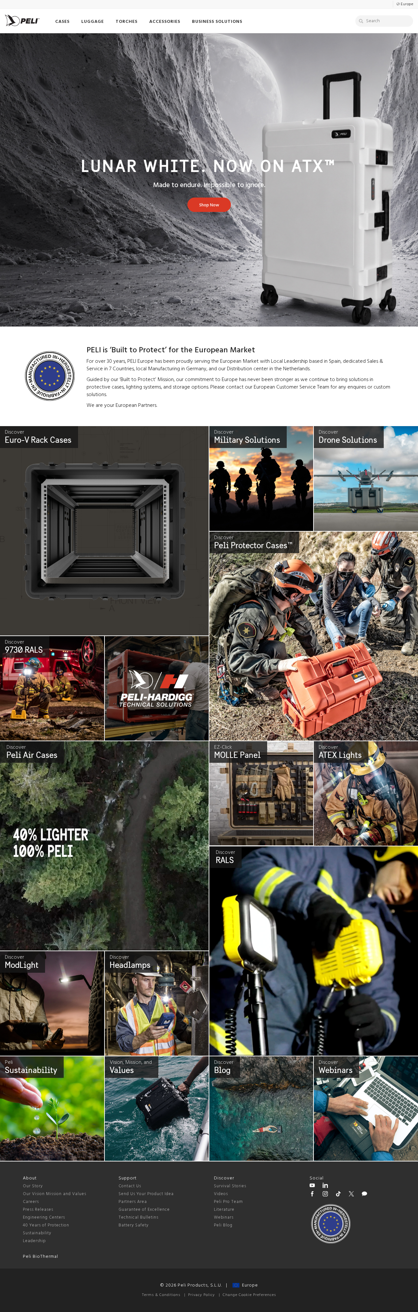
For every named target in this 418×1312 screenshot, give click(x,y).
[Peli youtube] (312, 1186)
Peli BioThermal (40, 1256)
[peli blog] (364, 1195)
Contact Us (130, 1186)
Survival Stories (230, 1186)
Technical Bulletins (138, 1217)
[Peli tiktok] (338, 1195)
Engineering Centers (44, 1217)
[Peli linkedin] (325, 1186)
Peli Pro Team (228, 1201)
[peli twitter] (351, 1195)
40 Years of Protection (46, 1225)
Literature (224, 1209)
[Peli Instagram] (325, 1195)
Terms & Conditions (161, 1295)
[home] (22, 20)
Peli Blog (223, 1225)
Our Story (33, 1186)
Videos (221, 1194)
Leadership (34, 1241)
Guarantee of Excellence (144, 1209)
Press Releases (38, 1209)
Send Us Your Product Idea (146, 1194)
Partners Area (133, 1201)
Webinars (223, 1217)
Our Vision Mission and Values (54, 1194)
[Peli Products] (312, 1195)
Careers (31, 1201)
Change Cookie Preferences (249, 1295)
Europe (248, 1285)
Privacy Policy (201, 1295)
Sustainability (37, 1233)
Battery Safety (134, 1225)
